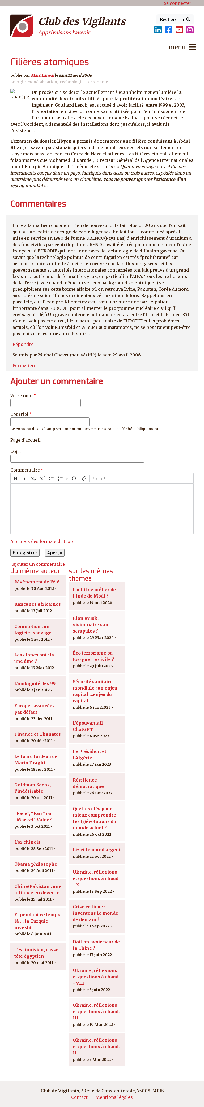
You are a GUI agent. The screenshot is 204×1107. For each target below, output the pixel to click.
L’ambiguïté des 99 (35, 683)
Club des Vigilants (81, 21)
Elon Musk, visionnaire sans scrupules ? (92, 625)
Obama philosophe (35, 864)
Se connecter (178, 3)
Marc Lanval (42, 75)
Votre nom (21, 395)
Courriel (19, 414)
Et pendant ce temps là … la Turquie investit (37, 921)
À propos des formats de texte (42, 541)
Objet (15, 451)
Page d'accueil (25, 440)
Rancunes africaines (37, 604)
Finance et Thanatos (37, 734)
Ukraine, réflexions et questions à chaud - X (95, 878)
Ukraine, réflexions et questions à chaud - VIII (95, 977)
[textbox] (102, 508)
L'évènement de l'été (37, 582)
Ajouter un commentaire (38, 564)
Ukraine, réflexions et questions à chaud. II (96, 1047)
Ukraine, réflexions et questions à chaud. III (96, 1012)
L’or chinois (27, 842)
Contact (79, 1097)
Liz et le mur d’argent (97, 849)
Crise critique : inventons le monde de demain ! (95, 913)
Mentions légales (114, 1097)
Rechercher (173, 19)
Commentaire (25, 470)
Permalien (23, 365)
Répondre (22, 344)
